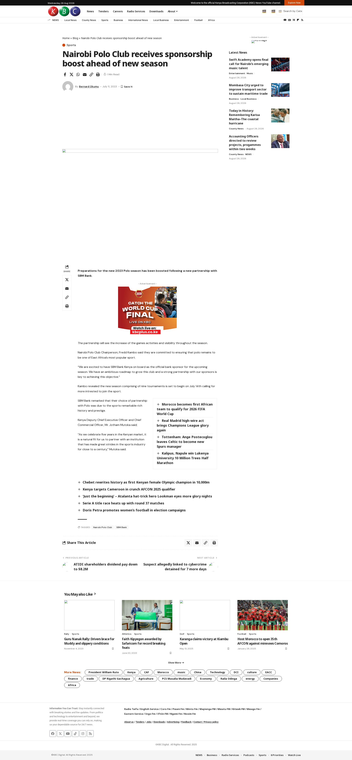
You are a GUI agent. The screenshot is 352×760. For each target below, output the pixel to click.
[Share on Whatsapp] (78, 74)
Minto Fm (192, 709)
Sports (104, 20)
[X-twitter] (60, 733)
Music (250, 73)
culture (252, 672)
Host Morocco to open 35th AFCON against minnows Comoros (262, 641)
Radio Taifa (131, 709)
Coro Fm (166, 709)
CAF (146, 672)
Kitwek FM (238, 709)
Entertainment (181, 20)
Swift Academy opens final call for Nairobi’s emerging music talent (248, 64)
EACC (268, 672)
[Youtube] (68, 733)
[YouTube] (285, 20)
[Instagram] (83, 733)
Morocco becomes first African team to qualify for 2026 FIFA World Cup (185, 409)
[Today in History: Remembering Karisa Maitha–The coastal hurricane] (280, 115)
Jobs (148, 722)
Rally (66, 633)
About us (129, 722)
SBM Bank (121, 527)
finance (73, 678)
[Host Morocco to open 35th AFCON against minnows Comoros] (262, 615)
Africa (211, 20)
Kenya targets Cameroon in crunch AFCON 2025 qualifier (129, 489)
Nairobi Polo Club (102, 527)
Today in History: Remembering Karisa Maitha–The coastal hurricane (244, 117)
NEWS (55, 20)
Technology (217, 672)
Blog (75, 38)
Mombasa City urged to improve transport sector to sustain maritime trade (248, 89)
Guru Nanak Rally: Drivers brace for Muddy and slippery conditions (89, 641)
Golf (182, 633)
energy (250, 678)
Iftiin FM (162, 713)
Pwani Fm (178, 709)
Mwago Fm (253, 709)
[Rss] (302, 20)
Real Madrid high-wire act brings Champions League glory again (183, 425)
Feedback (186, 722)
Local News (70, 20)
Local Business (161, 20)
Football (198, 20)
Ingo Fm (150, 713)
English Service (149, 709)
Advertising (173, 722)
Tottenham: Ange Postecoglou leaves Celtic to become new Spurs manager (184, 442)
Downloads (159, 722)
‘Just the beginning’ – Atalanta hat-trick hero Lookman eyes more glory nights (147, 496)
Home (66, 38)
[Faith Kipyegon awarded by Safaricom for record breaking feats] (147, 615)
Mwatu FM (224, 709)
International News (138, 20)
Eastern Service (133, 713)
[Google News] (289, 20)
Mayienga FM (208, 709)
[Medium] (294, 20)
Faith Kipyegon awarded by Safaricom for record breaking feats (143, 643)
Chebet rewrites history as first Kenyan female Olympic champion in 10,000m (146, 482)
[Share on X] (71, 74)
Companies (270, 678)
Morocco (163, 672)
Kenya (131, 672)
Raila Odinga (229, 678)
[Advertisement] (140, 121)
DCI (236, 672)
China (197, 672)
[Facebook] (53, 733)
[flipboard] (298, 20)
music (181, 672)
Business (118, 20)
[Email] (84, 74)
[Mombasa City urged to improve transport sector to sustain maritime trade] (280, 90)
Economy (206, 678)
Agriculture (146, 678)
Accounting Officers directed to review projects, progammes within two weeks (245, 142)
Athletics (126, 633)
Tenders (140, 722)
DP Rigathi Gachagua (116, 678)
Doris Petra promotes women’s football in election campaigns (134, 510)
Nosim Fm (190, 713)
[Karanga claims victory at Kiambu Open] (205, 615)
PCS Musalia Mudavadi (176, 678)
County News (89, 20)
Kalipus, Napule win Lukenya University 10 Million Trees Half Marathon (183, 458)
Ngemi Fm (176, 713)
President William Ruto (104, 672)
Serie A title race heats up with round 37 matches (123, 503)
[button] (256, 11)
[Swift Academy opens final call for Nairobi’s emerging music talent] (280, 64)
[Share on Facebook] (64, 74)
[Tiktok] (75, 733)
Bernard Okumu (89, 86)
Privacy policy (211, 722)
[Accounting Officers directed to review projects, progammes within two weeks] (280, 141)
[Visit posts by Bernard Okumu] (67, 86)
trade (90, 678)
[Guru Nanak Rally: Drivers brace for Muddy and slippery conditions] (89, 615)
